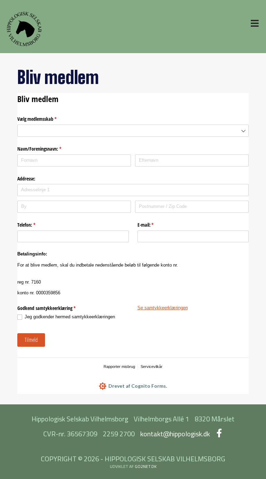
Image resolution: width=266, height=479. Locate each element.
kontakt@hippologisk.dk (175, 433)
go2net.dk (146, 466)
